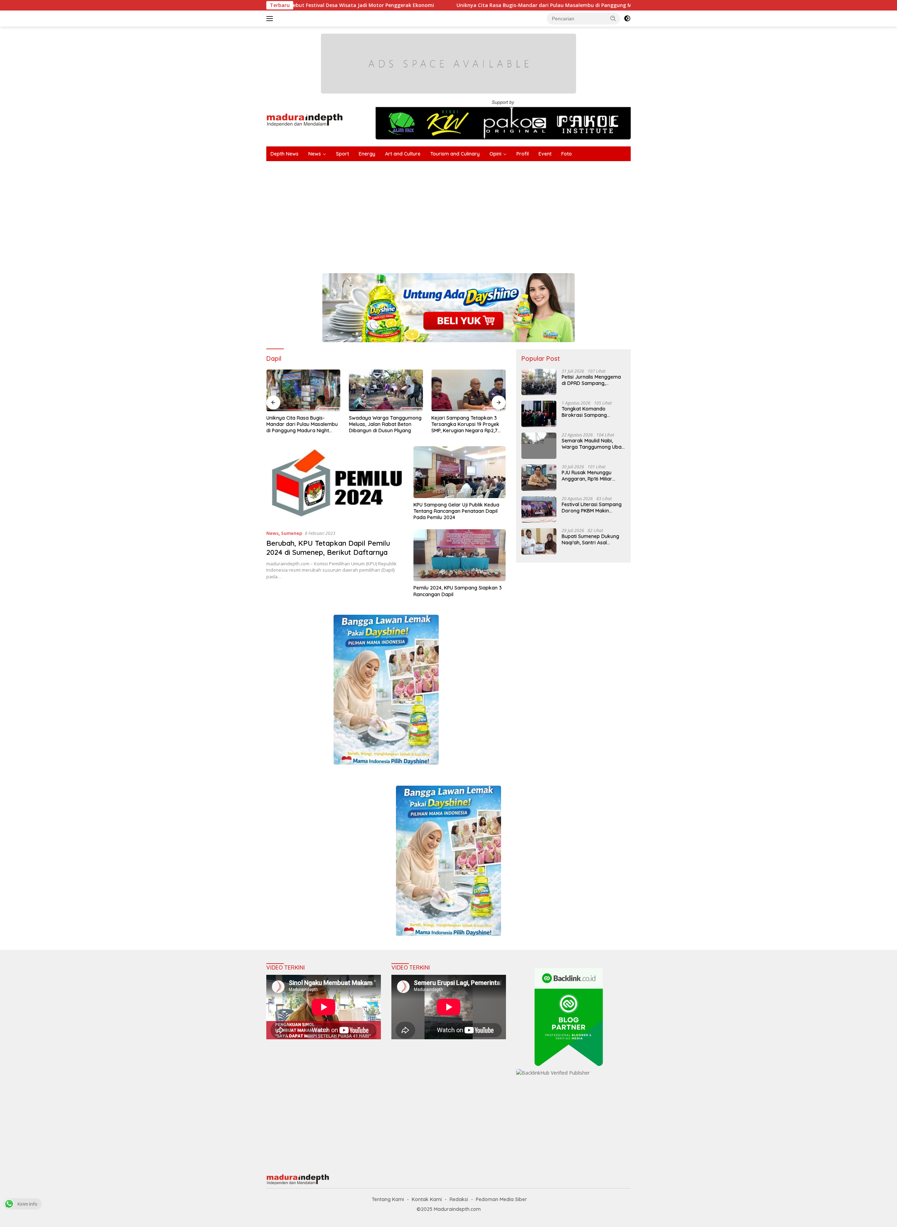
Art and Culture (402, 154)
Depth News (285, 154)
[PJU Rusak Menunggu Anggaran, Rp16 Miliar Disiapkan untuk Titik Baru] (538, 477)
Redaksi (459, 1199)
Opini (495, 154)
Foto (566, 154)
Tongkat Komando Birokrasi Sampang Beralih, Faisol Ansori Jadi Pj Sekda (591, 412)
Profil (522, 154)
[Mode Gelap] (627, 19)
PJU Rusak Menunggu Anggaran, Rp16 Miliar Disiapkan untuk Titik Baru (592, 475)
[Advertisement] (476, 214)
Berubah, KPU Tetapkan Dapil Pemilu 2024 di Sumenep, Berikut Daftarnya (328, 548)
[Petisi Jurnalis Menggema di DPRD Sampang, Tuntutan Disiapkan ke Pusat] (538, 382)
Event (545, 154)
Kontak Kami (427, 1199)
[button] (613, 18)
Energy (367, 154)
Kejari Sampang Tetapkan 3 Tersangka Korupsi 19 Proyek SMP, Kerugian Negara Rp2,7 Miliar (465, 424)
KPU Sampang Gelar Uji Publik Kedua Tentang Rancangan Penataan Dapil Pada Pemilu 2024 (456, 511)
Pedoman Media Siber (501, 1199)
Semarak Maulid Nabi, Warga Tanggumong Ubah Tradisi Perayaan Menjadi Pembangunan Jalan (593, 443)
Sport (342, 154)
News (314, 154)
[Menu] (271, 19)
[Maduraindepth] (304, 119)
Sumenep (291, 533)
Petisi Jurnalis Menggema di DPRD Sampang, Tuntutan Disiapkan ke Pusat (591, 380)
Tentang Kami (388, 1199)
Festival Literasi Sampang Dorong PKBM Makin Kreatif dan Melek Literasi (592, 507)
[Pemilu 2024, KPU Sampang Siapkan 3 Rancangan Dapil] (459, 555)
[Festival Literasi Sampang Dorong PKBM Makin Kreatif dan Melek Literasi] (538, 509)
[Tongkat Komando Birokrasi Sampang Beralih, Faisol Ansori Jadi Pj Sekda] (538, 414)
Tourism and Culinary (455, 154)
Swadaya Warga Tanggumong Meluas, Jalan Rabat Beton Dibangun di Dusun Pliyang (385, 424)
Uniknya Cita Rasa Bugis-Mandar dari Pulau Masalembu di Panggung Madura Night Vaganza (495, 5)
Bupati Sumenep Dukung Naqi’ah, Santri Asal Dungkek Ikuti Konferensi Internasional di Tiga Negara (591, 539)
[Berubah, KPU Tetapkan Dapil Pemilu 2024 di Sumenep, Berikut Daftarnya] (335, 485)
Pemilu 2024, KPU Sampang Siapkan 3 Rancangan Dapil (457, 591)
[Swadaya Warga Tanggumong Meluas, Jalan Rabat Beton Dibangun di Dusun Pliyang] (386, 390)
